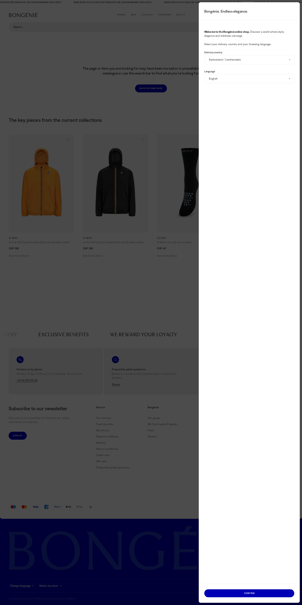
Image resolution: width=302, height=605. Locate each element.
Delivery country (213, 52)
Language (209, 71)
